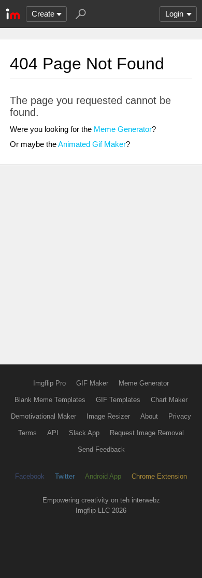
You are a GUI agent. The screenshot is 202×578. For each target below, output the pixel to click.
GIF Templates (118, 400)
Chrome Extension (159, 476)
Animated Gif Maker (92, 144)
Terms (27, 433)
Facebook (30, 476)
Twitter (65, 476)
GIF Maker (92, 383)
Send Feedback (101, 449)
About (149, 416)
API (53, 433)
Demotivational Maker (43, 416)
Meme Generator (123, 129)
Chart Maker (169, 400)
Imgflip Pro (49, 383)
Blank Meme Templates (50, 400)
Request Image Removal (147, 433)
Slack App (84, 433)
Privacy (179, 416)
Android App (103, 476)
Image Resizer (108, 416)
